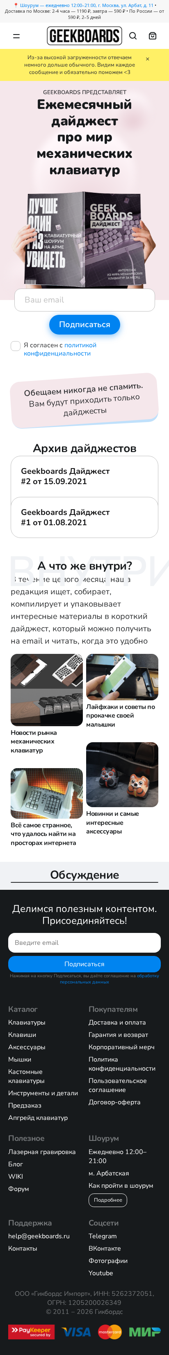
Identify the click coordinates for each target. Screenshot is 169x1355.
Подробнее (108, 1200)
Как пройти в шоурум (121, 1185)
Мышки (19, 1059)
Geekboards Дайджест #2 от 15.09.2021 (65, 476)
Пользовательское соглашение (118, 1085)
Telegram (103, 1236)
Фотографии (108, 1260)
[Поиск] (133, 36)
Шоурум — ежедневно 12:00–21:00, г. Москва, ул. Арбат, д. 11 (86, 5)
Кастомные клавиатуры (26, 1076)
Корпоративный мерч (122, 1047)
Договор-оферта (115, 1102)
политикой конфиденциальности (60, 349)
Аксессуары (27, 1047)
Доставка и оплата (117, 1022)
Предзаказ (24, 1105)
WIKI (15, 1176)
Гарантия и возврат (118, 1034)
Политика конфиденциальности (122, 1064)
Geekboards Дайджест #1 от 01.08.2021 (65, 517)
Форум (18, 1188)
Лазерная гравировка (42, 1151)
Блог (15, 1164)
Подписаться (84, 964)
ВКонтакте (105, 1248)
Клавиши (22, 1034)
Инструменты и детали (43, 1093)
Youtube (101, 1273)
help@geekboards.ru (39, 1236)
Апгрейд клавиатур (38, 1117)
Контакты (22, 1248)
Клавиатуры (27, 1022)
